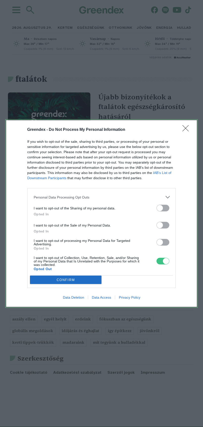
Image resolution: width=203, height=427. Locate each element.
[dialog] (101, 213)
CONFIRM (66, 280)
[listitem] (101, 197)
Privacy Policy (129, 297)
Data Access (101, 297)
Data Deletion (73, 297)
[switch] (162, 208)
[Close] (187, 130)
